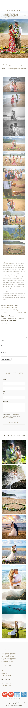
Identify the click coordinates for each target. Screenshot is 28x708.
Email (3, 346)
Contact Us (4, 673)
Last (4, 391)
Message (6, 401)
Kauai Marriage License (7, 655)
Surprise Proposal (6, 685)
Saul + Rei (4, 312)
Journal (3, 672)
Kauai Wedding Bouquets (9, 658)
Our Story (4, 670)
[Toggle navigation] (25, 16)
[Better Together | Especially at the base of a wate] (14, 452)
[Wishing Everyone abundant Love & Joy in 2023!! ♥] (14, 552)
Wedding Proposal (6, 675)
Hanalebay (14, 307)
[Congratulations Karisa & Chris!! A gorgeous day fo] (14, 626)
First (4, 385)
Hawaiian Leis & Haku (8, 660)
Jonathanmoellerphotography (9, 309)
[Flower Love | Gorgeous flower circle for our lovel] (14, 502)
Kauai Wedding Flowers (7, 656)
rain (17, 311)
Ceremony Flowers (8, 661)
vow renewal (10, 305)
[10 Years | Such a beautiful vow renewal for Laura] (14, 577)
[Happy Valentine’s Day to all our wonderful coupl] (14, 527)
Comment (4, 323)
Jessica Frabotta (14, 70)
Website (3, 352)
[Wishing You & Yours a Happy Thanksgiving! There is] (14, 601)
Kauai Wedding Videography (8, 653)
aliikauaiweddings (6, 307)
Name (5, 379)
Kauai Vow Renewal (6, 683)
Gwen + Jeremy (22, 312)
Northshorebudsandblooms (8, 311)
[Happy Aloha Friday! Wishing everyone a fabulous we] (14, 477)
